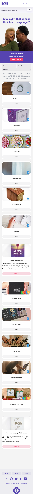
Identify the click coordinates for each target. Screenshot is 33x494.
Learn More (14, 10)
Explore (16, 274)
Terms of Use (9, 483)
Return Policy (24, 483)
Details (16, 104)
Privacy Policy (16, 483)
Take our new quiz (16, 59)
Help (6, 473)
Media (16, 473)
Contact (26, 473)
